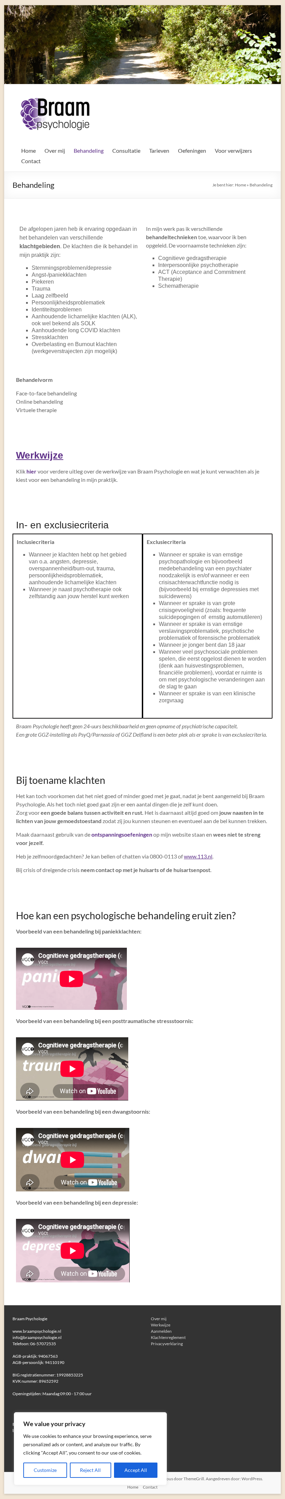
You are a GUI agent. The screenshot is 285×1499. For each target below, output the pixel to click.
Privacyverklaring (167, 1343)
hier (31, 471)
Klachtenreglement (168, 1337)
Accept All (135, 1470)
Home (28, 150)
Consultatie (126, 150)
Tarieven (159, 150)
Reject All (90, 1470)
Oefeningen (192, 150)
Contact (31, 161)
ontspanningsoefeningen (122, 834)
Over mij (54, 150)
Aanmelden (161, 1331)
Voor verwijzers (233, 150)
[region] (90, 1448)
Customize (45, 1470)
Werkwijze (39, 455)
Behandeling (89, 150)
